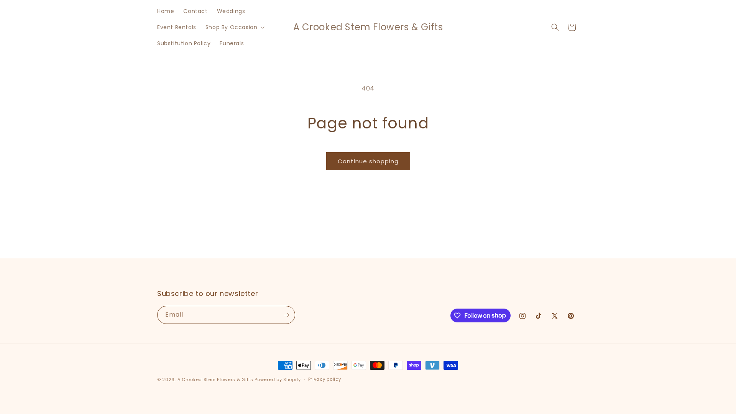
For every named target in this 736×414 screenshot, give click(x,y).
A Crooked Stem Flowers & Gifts (215, 379)
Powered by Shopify (278, 379)
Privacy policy (324, 379)
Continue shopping (368, 161)
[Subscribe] (286, 315)
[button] (234, 27)
